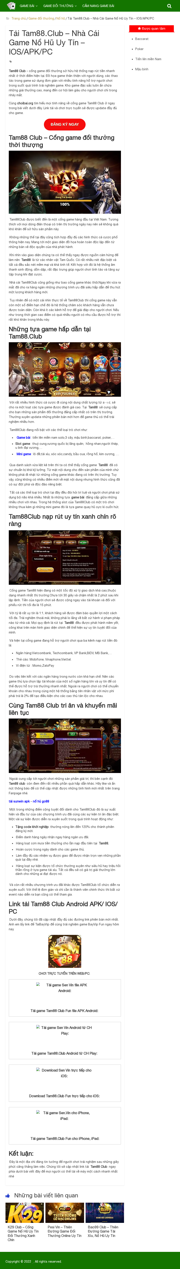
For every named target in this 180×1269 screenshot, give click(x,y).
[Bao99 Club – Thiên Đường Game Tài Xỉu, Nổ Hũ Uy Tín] (105, 1205)
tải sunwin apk (19, 801)
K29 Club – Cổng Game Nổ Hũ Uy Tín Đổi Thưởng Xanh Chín (23, 1233)
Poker (139, 49)
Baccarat (142, 39)
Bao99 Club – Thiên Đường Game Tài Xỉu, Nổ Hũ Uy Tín (103, 1231)
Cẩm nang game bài (98, 6)
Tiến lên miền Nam (148, 59)
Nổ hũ (60, 18)
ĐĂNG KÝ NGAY (65, 124)
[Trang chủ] (11, 5)
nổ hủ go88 (41, 801)
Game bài (27, 6)
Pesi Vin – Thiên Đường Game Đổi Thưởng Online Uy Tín (64, 1231)
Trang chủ (18, 18)
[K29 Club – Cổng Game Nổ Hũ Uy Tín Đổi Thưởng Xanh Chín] (24, 1205)
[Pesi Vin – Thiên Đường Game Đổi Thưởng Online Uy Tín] (64, 1205)
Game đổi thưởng (58, 6)
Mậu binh (141, 69)
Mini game (24, 454)
